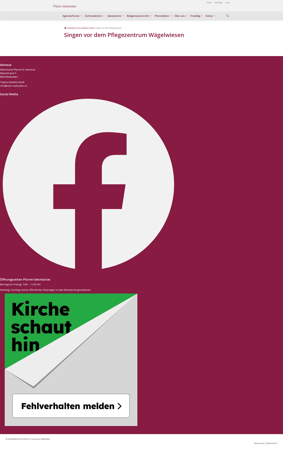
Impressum (259, 443)
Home (209, 2)
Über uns (180, 16)
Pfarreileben (162, 16)
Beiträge (218, 2)
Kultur (209, 16)
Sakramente (114, 16)
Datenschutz (271, 443)
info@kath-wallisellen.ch (13, 85)
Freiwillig (195, 16)
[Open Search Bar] (227, 15)
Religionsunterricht (138, 16)
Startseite (71, 28)
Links (227, 2)
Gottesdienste (93, 16)
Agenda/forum (70, 16)
